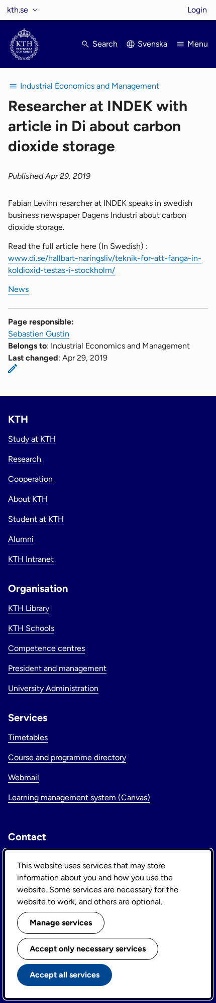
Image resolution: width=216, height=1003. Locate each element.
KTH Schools (31, 628)
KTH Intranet (31, 559)
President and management (57, 668)
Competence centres (46, 648)
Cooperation (30, 479)
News (18, 289)
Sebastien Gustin (38, 334)
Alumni (21, 539)
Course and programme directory (67, 757)
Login (197, 10)
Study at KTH (32, 439)
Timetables (28, 737)
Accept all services (64, 974)
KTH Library (28, 608)
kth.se (17, 10)
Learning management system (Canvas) (79, 797)
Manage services (61, 922)
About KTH (28, 499)
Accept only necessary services (88, 948)
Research (24, 459)
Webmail (23, 777)
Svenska (152, 44)
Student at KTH (36, 519)
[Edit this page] (12, 368)
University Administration (53, 688)
